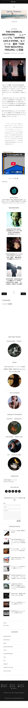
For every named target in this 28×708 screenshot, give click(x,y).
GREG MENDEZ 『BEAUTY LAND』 (14, 436)
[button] (14, 2)
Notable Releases (8, 646)
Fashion (5, 664)
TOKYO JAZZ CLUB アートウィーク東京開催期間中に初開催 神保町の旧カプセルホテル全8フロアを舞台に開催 (14, 369)
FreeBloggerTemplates (18, 698)
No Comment (21, 53)
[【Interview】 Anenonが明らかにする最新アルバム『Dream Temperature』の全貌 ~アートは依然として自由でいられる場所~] (14, 269)
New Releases (7, 636)
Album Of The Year (8, 667)
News (4, 643)
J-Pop (4, 650)
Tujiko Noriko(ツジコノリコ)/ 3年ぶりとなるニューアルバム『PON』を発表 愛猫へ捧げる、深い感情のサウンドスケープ (14, 257)
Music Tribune (7, 53)
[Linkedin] (16, 491)
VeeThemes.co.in (8, 698)
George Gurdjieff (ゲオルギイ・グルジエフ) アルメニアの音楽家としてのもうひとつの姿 (19, 577)
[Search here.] (14, 7)
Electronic (14, 29)
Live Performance (8, 653)
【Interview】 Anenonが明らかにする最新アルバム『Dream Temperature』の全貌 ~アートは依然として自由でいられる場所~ (14, 281)
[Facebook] (6, 491)
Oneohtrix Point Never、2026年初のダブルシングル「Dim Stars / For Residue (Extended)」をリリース (14, 232)
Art (4, 660)
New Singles (6, 639)
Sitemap (4, 622)
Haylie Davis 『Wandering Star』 (14, 418)
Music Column (7, 670)
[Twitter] (9, 491)
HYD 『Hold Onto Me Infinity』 (14, 454)
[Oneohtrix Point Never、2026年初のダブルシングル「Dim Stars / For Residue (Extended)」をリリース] (14, 219)
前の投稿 (23, 293)
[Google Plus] (12, 491)
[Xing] (19, 491)
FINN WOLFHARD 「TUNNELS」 (14, 341)
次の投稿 (4, 293)
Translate (12, 481)
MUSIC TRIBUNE (15, 692)
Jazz (4, 657)
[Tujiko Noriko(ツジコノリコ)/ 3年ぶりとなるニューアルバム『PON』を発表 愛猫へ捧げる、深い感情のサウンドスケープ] (14, 244)
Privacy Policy (6, 625)
